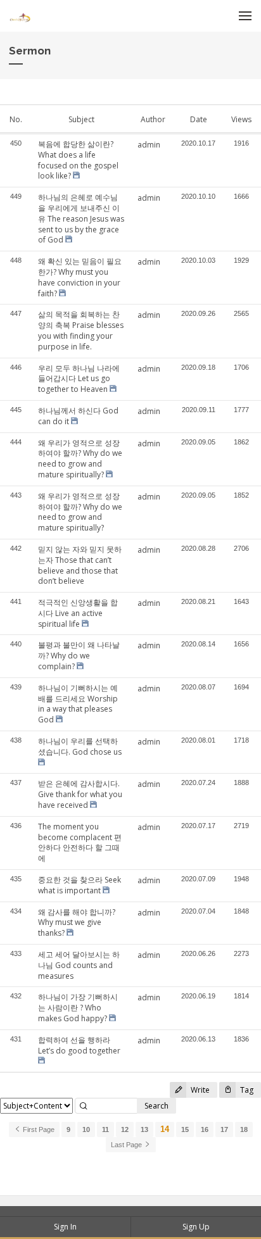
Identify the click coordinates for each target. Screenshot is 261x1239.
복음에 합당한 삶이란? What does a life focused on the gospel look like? (78, 160)
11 (105, 1129)
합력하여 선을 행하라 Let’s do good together (79, 1045)
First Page (37, 1129)
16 (204, 1129)
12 (125, 1129)
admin (148, 144)
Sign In (65, 1226)
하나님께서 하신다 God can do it (78, 416)
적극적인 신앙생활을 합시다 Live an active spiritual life (78, 613)
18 (244, 1129)
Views (241, 119)
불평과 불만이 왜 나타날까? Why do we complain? (79, 655)
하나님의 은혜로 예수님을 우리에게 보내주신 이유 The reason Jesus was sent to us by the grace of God (81, 218)
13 (144, 1129)
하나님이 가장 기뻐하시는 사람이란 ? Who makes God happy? (78, 1007)
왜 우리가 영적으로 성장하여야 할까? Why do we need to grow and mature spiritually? (80, 458)
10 (86, 1129)
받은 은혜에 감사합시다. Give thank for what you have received (80, 794)
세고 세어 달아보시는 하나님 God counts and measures (79, 965)
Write (199, 1090)
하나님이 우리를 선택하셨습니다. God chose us (80, 746)
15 (185, 1129)
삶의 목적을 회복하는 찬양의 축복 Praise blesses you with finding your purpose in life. (81, 330)
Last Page (127, 1144)
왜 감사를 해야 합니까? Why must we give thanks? (76, 923)
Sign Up (196, 1226)
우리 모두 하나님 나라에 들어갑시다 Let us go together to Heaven (79, 379)
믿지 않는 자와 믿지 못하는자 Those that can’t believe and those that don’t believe (80, 565)
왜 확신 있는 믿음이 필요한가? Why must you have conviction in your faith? (80, 277)
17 (224, 1129)
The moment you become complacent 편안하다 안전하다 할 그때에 (80, 842)
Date (198, 119)
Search (156, 1105)
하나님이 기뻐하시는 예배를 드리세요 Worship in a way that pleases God (78, 703)
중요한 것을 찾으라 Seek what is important (79, 885)
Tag (245, 1090)
